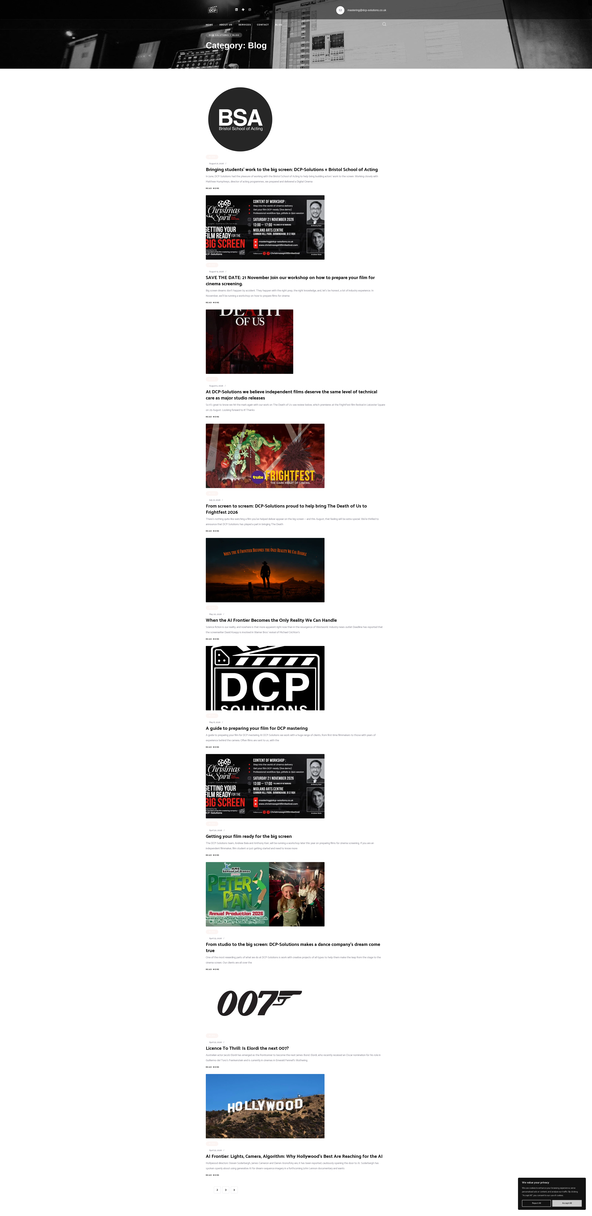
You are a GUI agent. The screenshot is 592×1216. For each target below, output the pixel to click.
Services (244, 24)
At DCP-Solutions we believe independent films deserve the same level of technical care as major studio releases (291, 395)
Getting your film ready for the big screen (249, 836)
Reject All (536, 1203)
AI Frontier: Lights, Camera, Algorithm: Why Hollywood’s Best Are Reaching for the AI (294, 1156)
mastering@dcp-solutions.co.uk (366, 10)
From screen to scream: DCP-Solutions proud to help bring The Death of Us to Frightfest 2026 (286, 509)
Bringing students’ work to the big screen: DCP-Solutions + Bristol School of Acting (292, 169)
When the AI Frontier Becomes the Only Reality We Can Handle (271, 620)
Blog (278, 24)
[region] (552, 1194)
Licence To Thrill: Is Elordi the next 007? (247, 1048)
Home (209, 24)
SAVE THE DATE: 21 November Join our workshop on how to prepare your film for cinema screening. (290, 281)
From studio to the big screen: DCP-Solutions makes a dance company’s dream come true (293, 948)
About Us (225, 24)
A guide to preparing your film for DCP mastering (257, 728)
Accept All (567, 1203)
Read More (213, 188)
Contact (263, 24)
